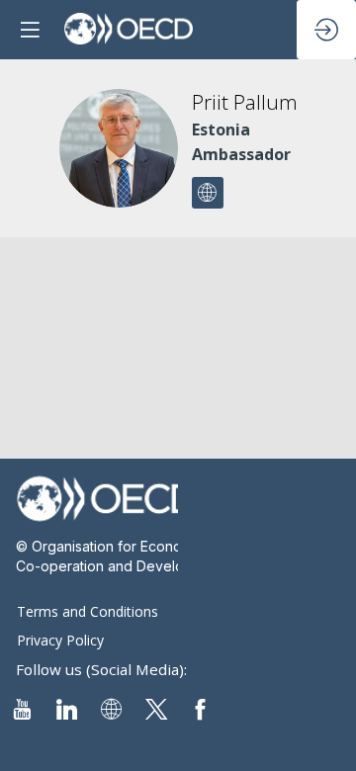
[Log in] (326, 29)
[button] (29, 29)
